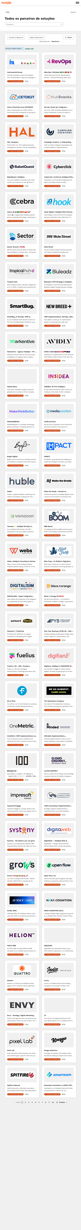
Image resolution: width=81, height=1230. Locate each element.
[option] (15, 37)
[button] (73, 12)
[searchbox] (34, 24)
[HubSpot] (6, 2)
